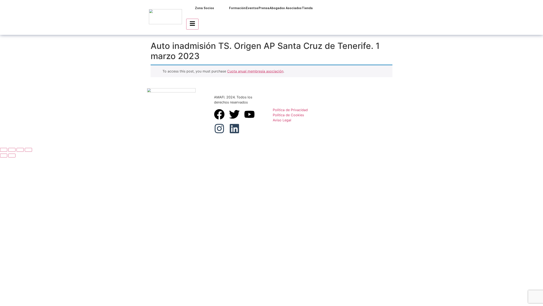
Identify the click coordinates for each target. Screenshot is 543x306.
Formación (237, 8)
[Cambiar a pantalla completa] (11, 150)
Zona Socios (204, 8)
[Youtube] (249, 114)
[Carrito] (355, 17)
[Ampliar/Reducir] (3, 150)
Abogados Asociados (286, 8)
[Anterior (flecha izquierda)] (3, 155)
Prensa (264, 8)
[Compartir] (20, 150)
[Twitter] (234, 114)
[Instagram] (219, 128)
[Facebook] (219, 114)
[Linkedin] (234, 128)
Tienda (307, 8)
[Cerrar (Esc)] (28, 150)
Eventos (252, 8)
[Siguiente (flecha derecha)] (11, 155)
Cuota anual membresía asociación (255, 71)
